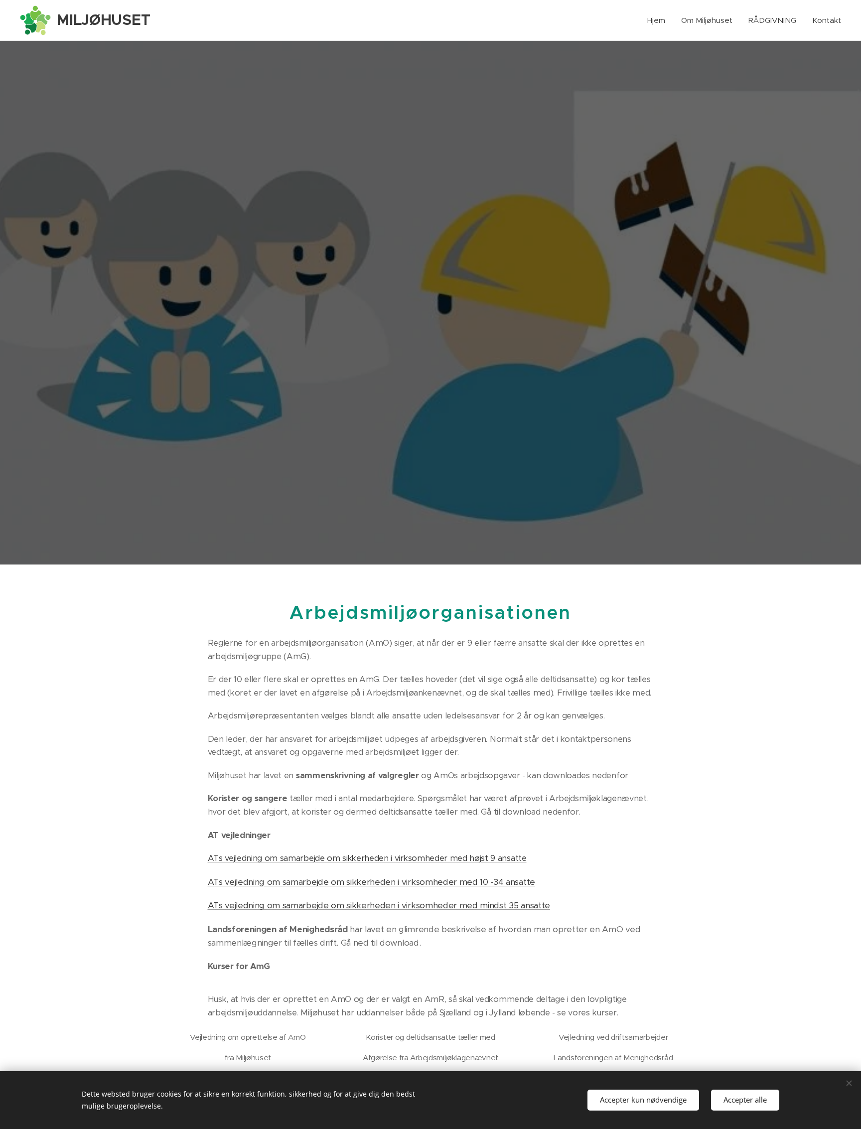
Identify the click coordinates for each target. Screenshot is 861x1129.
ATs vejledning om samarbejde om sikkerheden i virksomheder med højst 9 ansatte (367, 858)
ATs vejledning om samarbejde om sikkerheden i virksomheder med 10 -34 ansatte (371, 881)
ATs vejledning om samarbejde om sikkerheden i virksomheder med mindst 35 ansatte (379, 905)
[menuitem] (659, 20)
